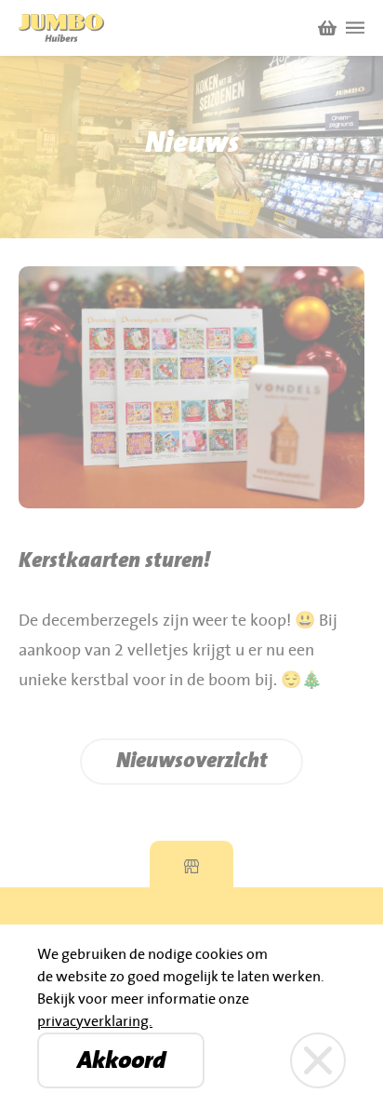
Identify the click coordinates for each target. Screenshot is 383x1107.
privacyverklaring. (94, 1021)
